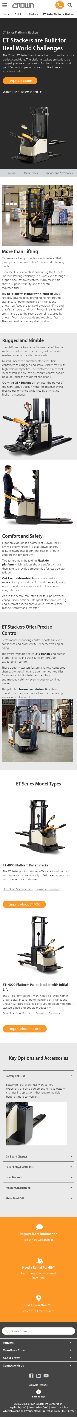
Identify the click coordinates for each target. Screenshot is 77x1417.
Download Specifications (18, 889)
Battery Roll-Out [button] (15, 1076)
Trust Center (69, 1411)
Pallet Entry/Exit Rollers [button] (19, 1167)
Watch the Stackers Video (20, 92)
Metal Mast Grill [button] (15, 1198)
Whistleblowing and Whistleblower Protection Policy (31, 1411)
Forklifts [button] (8, 1342)
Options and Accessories (59, 173)
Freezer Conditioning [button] (18, 1188)
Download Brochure (48, 889)
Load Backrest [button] (14, 1177)
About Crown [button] (11, 1358)
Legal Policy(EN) (17, 1407)
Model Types (31, 173)
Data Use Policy (59, 1407)
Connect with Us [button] (13, 1365)
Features (11, 173)
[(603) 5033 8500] (59, 5)
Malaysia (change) (38, 1384)
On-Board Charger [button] (16, 1156)
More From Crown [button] (14, 1350)
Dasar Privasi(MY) (38, 1407)
